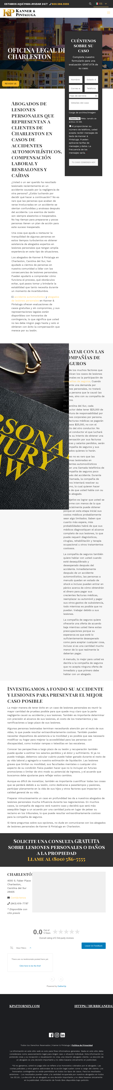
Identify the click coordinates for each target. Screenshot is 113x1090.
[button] (108, 12)
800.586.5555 (60, 3)
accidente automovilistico (29, 296)
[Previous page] (52, 979)
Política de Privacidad (82, 1045)
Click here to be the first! (30, 966)
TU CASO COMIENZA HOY (83, 162)
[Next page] (61, 979)
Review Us (10, 83)
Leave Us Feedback (93, 946)
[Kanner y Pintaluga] (19, 13)
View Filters (21, 948)
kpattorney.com (24, 1005)
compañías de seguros (76, 381)
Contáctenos (18, 897)
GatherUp (62, 986)
